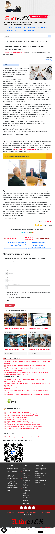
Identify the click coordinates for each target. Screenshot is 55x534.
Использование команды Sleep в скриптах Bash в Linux (22, 415)
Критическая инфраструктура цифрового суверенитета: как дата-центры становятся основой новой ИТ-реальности (26, 373)
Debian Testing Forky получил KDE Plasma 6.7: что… (27, 471)
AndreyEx (48, 221)
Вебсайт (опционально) (14, 284)
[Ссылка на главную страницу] (17, 17)
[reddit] (33, 232)
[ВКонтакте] (24, 232)
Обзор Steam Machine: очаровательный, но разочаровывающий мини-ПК (12, 471)
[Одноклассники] (25, 232)
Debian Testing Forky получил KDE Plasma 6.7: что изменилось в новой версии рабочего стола (27, 384)
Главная (9, 27)
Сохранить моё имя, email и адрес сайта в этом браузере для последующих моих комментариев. (28, 293)
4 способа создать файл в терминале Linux (19, 412)
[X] (29, 232)
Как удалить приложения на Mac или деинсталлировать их (40, 479)
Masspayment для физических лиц (25, 149)
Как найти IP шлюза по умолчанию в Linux (18, 417)
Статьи (31, 237)
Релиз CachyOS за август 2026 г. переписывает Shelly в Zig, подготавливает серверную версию (26, 395)
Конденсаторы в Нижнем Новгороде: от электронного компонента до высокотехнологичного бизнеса (25, 369)
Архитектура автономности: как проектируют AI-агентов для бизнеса (26, 367)
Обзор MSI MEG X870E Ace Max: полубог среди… (12, 489)
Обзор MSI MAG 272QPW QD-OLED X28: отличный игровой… (12, 483)
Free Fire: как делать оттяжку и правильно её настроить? (23, 437)
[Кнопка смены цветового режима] (4, 530)
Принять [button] (40, 531)
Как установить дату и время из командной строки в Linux (23, 424)
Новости (31, 30)
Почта (8, 277)
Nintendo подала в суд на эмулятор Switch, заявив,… (40, 470)
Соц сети (18, 27)
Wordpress (31, 27)
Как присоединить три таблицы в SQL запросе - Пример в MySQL (25, 426)
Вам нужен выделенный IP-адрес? (41, 483)
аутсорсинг (8, 238)
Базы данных (42, 27)
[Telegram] (27, 232)
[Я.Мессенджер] (22, 232)
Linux (24, 27)
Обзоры (23, 30)
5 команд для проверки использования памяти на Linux (22, 428)
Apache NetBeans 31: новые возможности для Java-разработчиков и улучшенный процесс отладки (24, 380)
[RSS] (21, 507)
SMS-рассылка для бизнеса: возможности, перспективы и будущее (26, 365)
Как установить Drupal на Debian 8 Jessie (40, 474)
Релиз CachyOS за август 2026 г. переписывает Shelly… (26, 479)
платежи (14, 238)
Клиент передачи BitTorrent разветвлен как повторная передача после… (26, 489)
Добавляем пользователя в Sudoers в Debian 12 (20, 423)
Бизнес (23, 52)
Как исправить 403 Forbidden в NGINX (17, 421)
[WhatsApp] (31, 232)
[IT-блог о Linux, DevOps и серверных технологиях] (13, 6)
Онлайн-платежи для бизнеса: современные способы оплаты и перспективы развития (27, 362)
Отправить (10, 305)
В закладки (48, 59)
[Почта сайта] (25, 507)
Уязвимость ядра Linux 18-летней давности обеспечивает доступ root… (26, 499)
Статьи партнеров (15, 52)
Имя (8, 270)
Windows (10, 30)
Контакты (27, 514)
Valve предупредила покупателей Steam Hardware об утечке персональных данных (26, 391)
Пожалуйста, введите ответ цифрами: (19, 297)
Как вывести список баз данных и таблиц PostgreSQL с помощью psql (26, 414)
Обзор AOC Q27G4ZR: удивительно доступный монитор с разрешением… (12, 478)
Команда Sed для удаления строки (16, 419)
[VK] (29, 507)
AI (15, 30)
